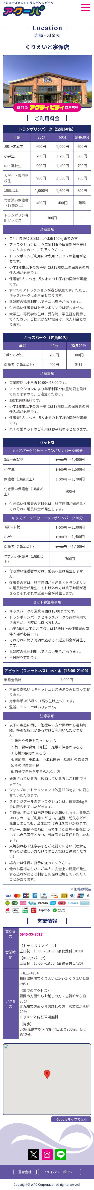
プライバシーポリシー (59, 1171)
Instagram (47, 1154)
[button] (47, 1074)
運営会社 (24, 1171)
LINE (60, 1154)
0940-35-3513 (31, 934)
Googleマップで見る (71, 1119)
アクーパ (24, 10)
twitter (33, 1154)
